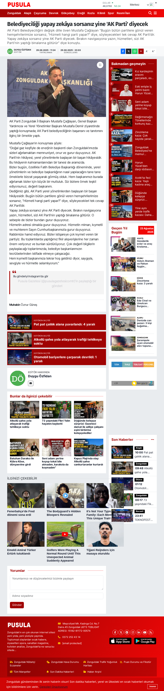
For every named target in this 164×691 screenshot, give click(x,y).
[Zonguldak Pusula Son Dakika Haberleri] (19, 4)
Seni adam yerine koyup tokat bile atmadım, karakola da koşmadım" (55, 463)
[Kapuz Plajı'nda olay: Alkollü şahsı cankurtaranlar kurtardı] (88, 447)
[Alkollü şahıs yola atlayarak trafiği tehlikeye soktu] (24, 409)
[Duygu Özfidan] (17, 378)
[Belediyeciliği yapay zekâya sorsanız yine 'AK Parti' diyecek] (56, 88)
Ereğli (81, 13)
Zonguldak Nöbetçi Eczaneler (22, 664)
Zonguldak (14, 13)
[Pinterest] (127, 632)
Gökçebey (68, 13)
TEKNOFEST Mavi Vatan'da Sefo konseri (144, 518)
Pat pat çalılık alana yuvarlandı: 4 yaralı (144, 455)
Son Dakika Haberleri (62, 671)
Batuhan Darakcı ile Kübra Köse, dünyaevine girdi (22, 461)
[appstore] (120, 641)
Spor (111, 13)
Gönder (17, 605)
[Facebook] (115, 632)
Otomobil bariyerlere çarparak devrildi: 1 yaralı (141, 486)
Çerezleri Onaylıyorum (54, 686)
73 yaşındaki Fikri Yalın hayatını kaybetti (56, 422)
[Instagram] (132, 632)
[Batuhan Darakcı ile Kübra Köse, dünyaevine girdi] (24, 447)
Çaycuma (40, 13)
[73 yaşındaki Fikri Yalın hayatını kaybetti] (56, 409)
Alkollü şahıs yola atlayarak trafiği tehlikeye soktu (20, 423)
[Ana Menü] (154, 13)
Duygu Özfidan (39, 376)
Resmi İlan (123, 13)
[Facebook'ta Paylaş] (123, 51)
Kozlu (91, 13)
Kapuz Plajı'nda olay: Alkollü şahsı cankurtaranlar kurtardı (88, 461)
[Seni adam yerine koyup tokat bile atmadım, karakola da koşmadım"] (56, 447)
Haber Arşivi (94, 671)
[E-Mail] (30, 383)
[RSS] (150, 632)
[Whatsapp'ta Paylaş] (135, 51)
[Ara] (150, 13)
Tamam (152, 686)
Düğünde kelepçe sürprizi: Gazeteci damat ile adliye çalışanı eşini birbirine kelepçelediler (88, 427)
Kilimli (101, 13)
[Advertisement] (133, 410)
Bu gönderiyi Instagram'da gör (30, 276)
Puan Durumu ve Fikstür (137, 662)
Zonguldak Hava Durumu (65, 662)
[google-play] (145, 641)
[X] (121, 632)
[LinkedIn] (138, 632)
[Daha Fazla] (141, 51)
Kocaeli (140, 511)
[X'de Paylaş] (128, 51)
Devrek (53, 13)
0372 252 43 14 (71, 637)
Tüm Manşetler (22, 671)
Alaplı (27, 13)
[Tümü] (152, 439)
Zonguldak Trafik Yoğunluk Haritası (100, 664)
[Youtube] (144, 632)
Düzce (139, 479)
